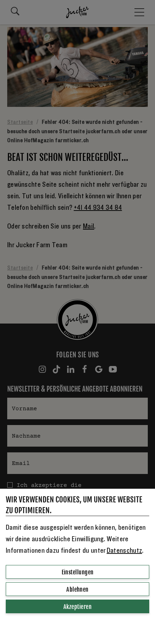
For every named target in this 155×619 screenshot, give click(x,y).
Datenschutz (124, 551)
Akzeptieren (77, 606)
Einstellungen (78, 572)
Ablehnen (77, 589)
